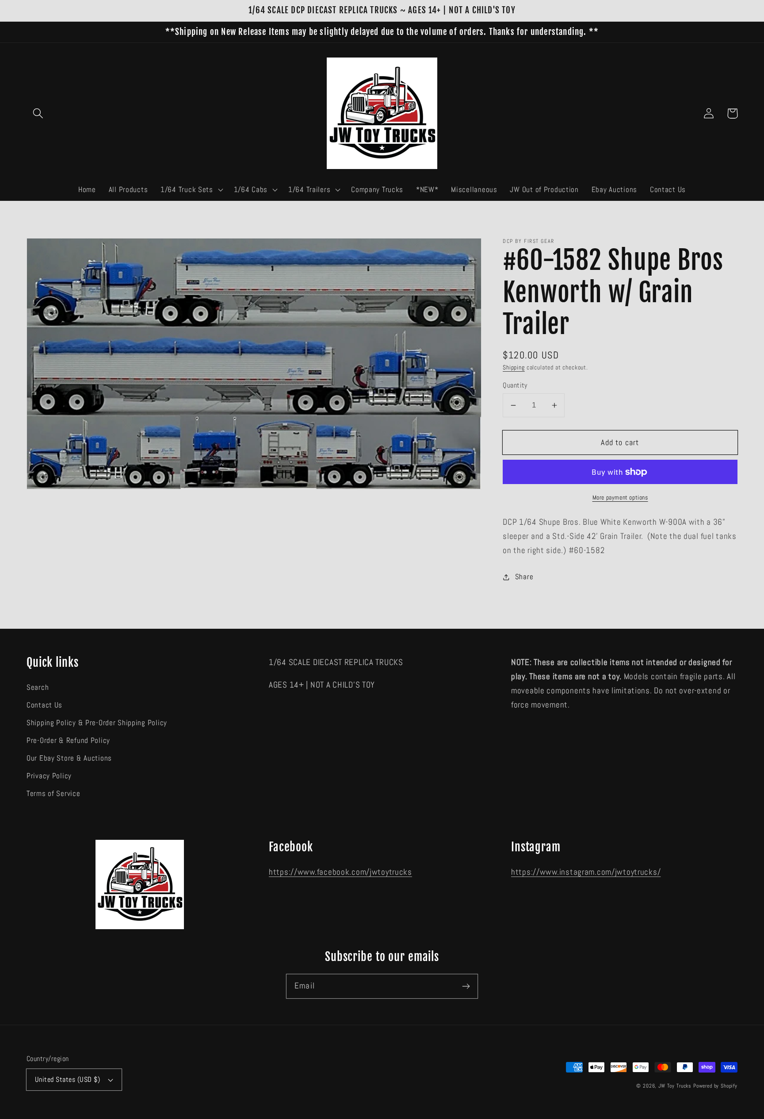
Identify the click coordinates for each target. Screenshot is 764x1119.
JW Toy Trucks (674, 1085)
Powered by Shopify (715, 1085)
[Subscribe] (466, 986)
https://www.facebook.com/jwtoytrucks (340, 871)
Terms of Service (53, 793)
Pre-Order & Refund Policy (68, 740)
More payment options (620, 497)
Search (38, 687)
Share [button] (524, 576)
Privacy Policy (49, 776)
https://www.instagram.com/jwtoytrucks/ (586, 871)
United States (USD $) (67, 1079)
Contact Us (44, 705)
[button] (38, 113)
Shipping (514, 367)
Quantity (515, 385)
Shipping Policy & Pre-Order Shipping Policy (97, 722)
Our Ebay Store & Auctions (69, 758)
